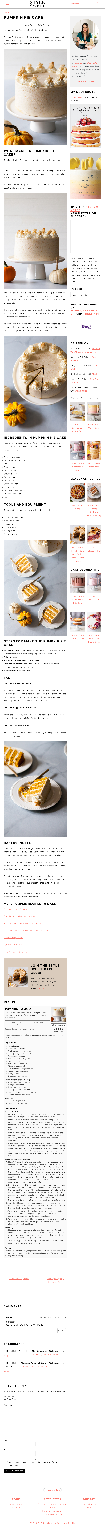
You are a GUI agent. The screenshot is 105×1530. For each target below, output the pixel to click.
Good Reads (77, 97)
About (16, 1499)
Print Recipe (43, 25)
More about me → (86, 81)
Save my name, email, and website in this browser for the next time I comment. (34, 1464)
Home (6, 12)
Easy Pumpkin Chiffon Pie (15, 952)
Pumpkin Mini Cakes (13, 945)
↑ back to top (52, 1490)
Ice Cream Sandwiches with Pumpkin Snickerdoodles (27, 931)
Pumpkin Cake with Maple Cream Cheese (22, 923)
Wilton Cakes (81, 391)
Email (7, 1449)
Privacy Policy (16, 1504)
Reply (61, 1330)
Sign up (42, 1504)
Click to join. (42, 988)
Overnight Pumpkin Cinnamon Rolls (19, 916)
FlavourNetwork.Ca (52, 1514)
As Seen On (16, 1507)
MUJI (94, 374)
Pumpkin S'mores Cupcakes (16, 909)
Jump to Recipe (29, 25)
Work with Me (89, 1504)
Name (7, 1440)
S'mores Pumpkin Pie (13, 938)
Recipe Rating (10, 1396)
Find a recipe (76, 289)
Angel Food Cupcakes (19, 1279)
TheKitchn (91, 313)
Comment (9, 1405)
